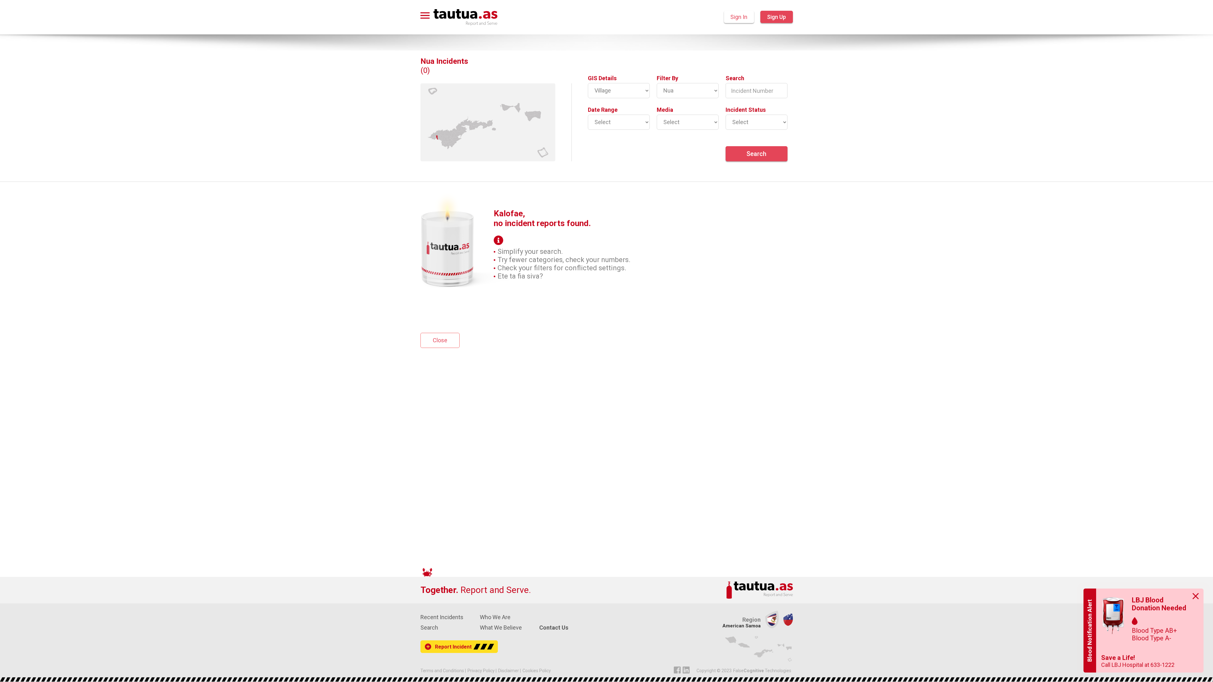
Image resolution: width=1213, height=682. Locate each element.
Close (440, 340)
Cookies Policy (536, 670)
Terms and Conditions (442, 670)
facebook (677, 670)
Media (665, 109)
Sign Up (776, 17)
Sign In (738, 17)
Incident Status (746, 109)
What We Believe (501, 627)
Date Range (603, 109)
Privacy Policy (481, 670)
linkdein (686, 670)
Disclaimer (508, 670)
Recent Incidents (441, 617)
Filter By (667, 78)
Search (735, 78)
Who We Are (495, 617)
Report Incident (453, 647)
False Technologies (762, 670)
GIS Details (602, 78)
